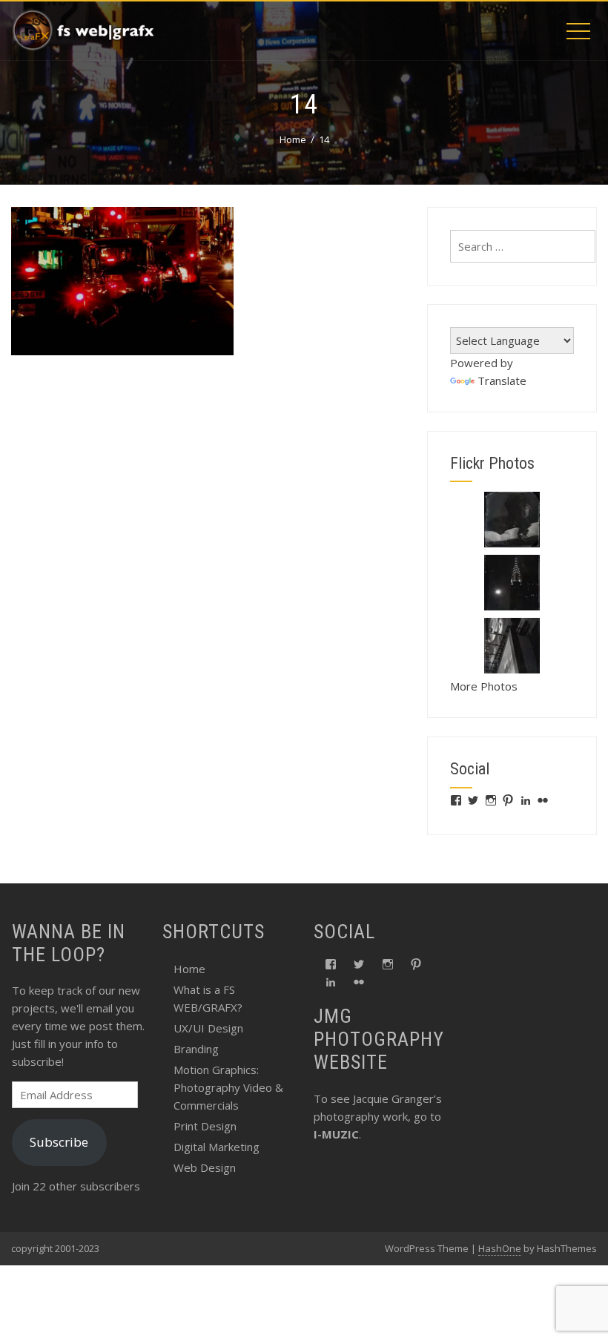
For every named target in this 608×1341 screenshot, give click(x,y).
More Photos (484, 686)
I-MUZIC (336, 1134)
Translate (502, 380)
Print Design (205, 1125)
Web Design (205, 1167)
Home (189, 968)
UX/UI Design (208, 1028)
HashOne (499, 1248)
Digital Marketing (217, 1146)
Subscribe (59, 1141)
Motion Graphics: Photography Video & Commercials (228, 1087)
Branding (196, 1048)
